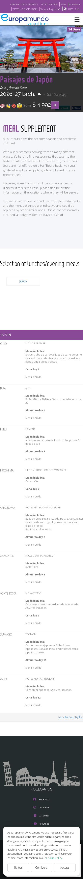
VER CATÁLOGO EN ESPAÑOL (24, 4)
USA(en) (72, 9)
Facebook (44, 799)
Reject (18, 867)
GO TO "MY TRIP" (49, 4)
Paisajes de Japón (26, 79)
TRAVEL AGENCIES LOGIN (25, 9)
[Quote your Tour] (55, 105)
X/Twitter (44, 815)
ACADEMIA (74, 4)
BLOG (63, 4)
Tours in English (48, 9)
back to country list (70, 717)
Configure (41, 867)
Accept (64, 867)
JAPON (23, 281)
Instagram (44, 807)
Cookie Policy (54, 858)
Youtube (44, 823)
